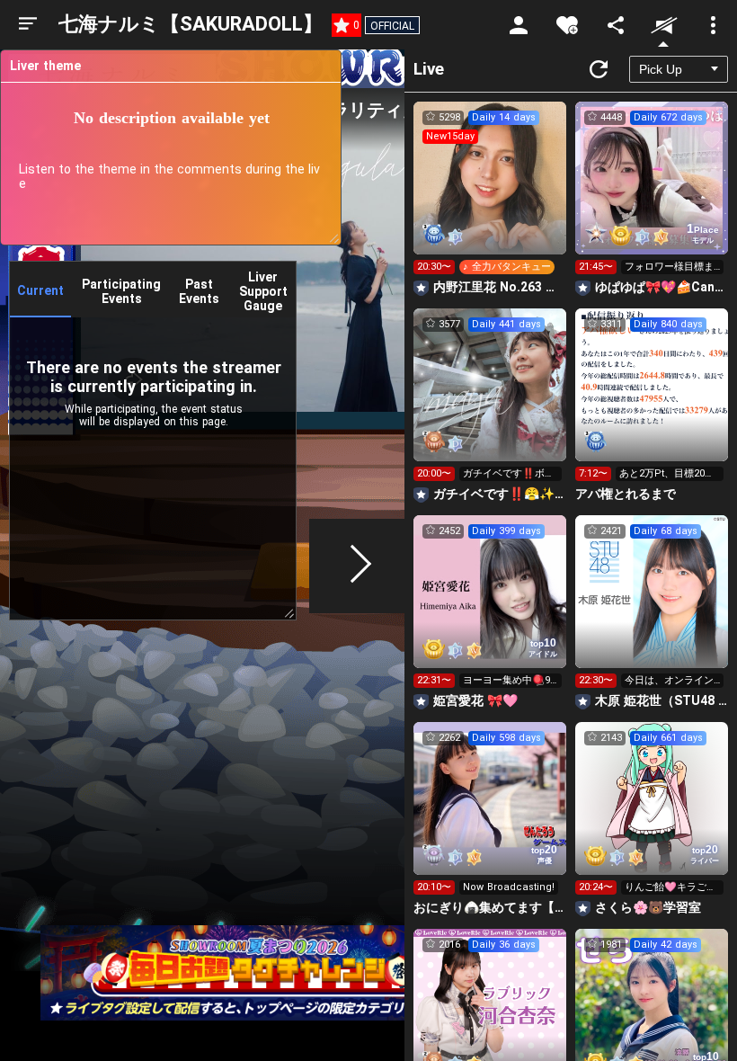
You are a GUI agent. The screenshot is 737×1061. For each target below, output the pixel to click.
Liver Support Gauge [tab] (263, 291)
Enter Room (490, 194)
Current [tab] (40, 290)
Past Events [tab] (199, 291)
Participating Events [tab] (121, 291)
